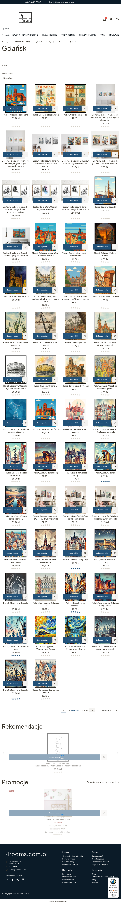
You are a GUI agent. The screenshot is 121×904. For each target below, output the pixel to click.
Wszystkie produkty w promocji (101, 782)
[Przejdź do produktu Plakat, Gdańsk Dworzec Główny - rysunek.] (105, 326)
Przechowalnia (68, 879)
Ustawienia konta (69, 882)
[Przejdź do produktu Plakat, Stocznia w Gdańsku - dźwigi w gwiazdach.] (105, 630)
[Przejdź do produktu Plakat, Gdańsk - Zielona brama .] (105, 237)
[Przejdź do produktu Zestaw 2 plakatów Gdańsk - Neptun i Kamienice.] (75, 500)
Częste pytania (98, 859)
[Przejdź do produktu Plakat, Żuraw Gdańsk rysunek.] (75, 370)
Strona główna (7, 42)
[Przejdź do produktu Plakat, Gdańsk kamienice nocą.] (75, 456)
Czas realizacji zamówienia (72, 856)
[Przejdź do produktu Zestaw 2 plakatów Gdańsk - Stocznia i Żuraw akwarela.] (105, 500)
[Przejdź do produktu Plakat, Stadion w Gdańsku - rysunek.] (46, 370)
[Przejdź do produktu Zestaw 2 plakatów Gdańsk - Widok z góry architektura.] (16, 237)
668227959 (13, 866)
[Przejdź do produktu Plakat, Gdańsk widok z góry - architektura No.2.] (46, 237)
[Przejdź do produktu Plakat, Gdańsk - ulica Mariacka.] (75, 587)
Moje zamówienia (69, 877)
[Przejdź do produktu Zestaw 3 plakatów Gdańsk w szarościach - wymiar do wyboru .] (46, 144)
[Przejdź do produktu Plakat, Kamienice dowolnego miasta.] (46, 674)
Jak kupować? (97, 856)
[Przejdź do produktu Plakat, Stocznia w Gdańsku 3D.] (16, 587)
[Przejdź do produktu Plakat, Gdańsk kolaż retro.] (75, 98)
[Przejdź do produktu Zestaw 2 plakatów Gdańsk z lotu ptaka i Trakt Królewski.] (46, 500)
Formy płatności (68, 859)
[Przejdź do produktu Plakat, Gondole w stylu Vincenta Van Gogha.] (75, 630)
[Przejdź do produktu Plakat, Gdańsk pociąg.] (75, 326)
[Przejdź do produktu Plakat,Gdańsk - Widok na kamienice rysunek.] (105, 370)
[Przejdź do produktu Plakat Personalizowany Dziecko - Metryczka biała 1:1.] (58, 747)
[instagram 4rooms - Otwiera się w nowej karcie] (23, 879)
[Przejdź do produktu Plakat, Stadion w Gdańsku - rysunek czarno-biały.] (16, 370)
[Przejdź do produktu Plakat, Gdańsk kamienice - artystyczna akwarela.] (105, 413)
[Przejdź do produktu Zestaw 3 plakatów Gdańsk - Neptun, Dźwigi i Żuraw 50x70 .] (75, 191)
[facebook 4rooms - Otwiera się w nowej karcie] (12, 879)
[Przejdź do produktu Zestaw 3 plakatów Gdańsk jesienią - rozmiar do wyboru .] (105, 144)
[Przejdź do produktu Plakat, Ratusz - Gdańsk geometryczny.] (46, 543)
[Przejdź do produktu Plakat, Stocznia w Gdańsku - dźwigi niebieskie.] (16, 413)
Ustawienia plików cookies (102, 877)
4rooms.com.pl (27, 853)
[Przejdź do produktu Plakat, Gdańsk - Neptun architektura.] (16, 456)
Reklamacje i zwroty (70, 864)
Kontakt (95, 882)
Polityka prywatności (100, 862)
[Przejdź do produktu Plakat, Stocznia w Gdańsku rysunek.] (46, 326)
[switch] (113, 895)
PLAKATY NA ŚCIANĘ (22, 42)
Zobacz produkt (12, 108)
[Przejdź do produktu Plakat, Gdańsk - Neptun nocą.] (16, 280)
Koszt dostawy (68, 862)
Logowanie (66, 874)
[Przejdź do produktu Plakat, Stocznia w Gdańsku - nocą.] (16, 630)
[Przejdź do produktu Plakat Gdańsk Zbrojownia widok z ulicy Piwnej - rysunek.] (75, 280)
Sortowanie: (7, 73)
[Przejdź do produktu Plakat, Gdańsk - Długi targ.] (75, 543)
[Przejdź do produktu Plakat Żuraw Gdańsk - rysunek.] (105, 280)
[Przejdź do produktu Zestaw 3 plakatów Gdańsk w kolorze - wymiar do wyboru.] (75, 144)
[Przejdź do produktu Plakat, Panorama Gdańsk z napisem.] (75, 413)
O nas (94, 874)
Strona (85, 710)
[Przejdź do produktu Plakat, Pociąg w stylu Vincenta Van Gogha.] (46, 630)
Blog (94, 879)
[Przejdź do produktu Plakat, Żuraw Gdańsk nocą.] (46, 456)
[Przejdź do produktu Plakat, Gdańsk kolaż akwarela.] (46, 98)
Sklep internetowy (58, 901)
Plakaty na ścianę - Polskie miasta (57, 42)
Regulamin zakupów (100, 864)
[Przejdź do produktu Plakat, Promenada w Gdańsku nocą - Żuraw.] (105, 587)
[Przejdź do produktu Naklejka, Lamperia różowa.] (58, 803)
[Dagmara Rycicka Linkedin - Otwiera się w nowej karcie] (7, 879)
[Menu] (117, 879)
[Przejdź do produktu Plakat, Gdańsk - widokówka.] (46, 413)
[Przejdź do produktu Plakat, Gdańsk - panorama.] (16, 98)
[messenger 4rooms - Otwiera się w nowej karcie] (17, 879)
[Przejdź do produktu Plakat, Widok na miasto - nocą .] (105, 543)
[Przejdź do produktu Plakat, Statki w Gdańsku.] (105, 191)
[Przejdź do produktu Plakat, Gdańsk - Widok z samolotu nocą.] (16, 500)
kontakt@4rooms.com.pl (17, 870)
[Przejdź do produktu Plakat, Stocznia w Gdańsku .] (16, 674)
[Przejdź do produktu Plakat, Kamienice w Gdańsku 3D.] (46, 587)
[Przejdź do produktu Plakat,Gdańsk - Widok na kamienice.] (16, 543)
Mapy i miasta (38, 42)
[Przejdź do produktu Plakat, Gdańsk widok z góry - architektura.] (75, 237)
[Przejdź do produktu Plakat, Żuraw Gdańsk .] (105, 456)
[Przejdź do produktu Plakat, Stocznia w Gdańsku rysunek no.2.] (16, 326)
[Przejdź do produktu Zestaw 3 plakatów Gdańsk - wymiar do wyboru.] (46, 191)
